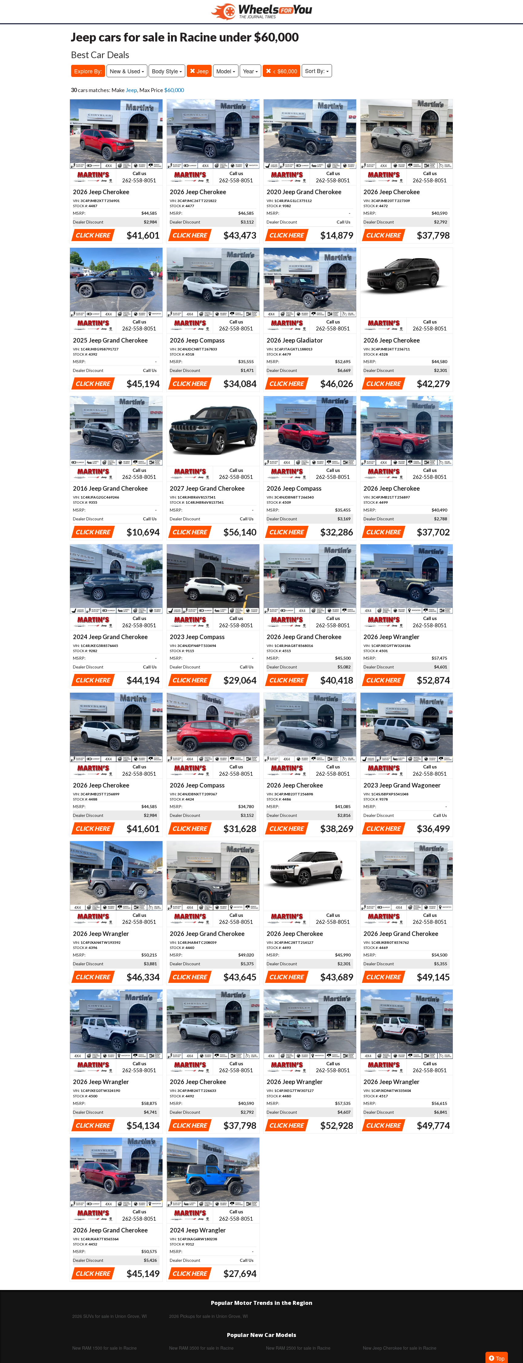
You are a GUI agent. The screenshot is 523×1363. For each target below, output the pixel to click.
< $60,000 (284, 71)
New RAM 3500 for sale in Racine (201, 1348)
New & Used (126, 71)
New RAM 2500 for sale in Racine (298, 1348)
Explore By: (88, 71)
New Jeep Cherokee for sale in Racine (399, 1348)
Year (249, 71)
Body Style (165, 71)
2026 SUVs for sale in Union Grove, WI (109, 1316)
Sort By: (315, 71)
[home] (261, 11)
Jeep (202, 71)
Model (224, 71)
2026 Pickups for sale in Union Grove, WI (208, 1316)
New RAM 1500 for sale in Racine (104, 1348)
